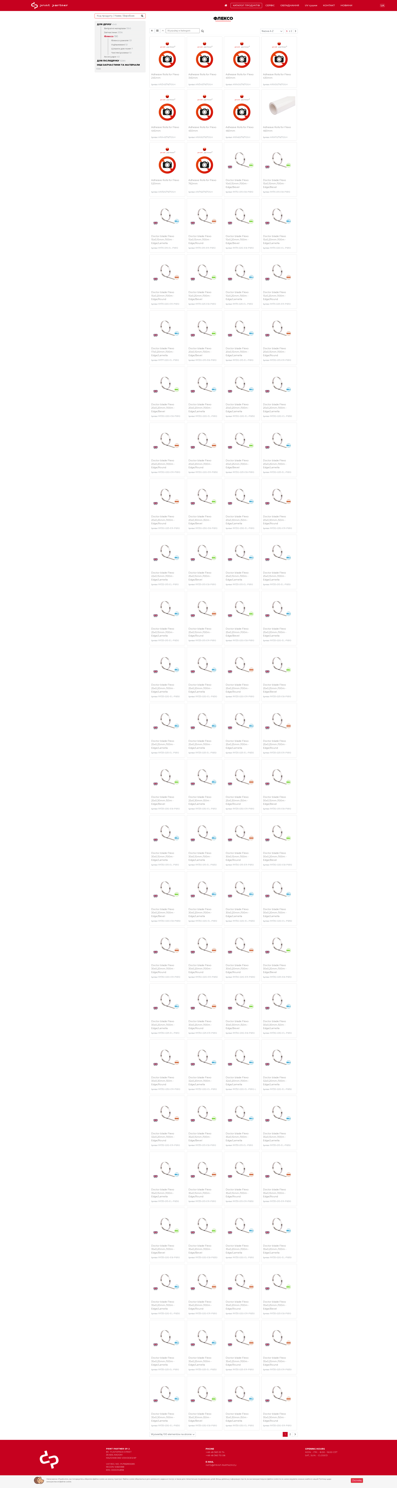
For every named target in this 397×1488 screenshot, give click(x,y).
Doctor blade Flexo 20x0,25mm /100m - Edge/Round (163, 520)
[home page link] (50, 5)
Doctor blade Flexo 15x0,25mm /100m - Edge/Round (274, 296)
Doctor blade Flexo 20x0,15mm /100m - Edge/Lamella (237, 352)
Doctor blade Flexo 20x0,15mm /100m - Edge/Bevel (199, 352)
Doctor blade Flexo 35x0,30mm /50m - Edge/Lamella (237, 1417)
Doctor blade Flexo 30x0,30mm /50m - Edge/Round (162, 1081)
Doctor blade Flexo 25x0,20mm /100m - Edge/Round (237, 688)
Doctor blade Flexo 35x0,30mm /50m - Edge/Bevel (199, 1417)
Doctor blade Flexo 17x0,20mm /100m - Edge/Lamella (162, 352)
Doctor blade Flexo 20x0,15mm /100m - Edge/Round (274, 352)
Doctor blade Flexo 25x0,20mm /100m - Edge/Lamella (274, 632)
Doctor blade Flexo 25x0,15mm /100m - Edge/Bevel (199, 576)
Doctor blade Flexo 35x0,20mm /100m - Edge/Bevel (163, 1249)
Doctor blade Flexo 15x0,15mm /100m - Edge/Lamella (162, 240)
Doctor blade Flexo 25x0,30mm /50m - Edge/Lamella (199, 800)
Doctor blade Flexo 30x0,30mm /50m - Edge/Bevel (237, 1025)
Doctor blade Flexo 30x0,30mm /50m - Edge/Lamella (274, 1025)
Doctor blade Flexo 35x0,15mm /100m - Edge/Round (199, 1193)
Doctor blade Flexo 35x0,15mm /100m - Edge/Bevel (199, 1137)
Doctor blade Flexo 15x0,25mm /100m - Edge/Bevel (199, 296)
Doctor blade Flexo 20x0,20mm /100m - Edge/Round (163, 464)
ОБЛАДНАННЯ (289, 5)
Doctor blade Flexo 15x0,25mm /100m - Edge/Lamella (237, 296)
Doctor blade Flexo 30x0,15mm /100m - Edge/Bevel (274, 800)
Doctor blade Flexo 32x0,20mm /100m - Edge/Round (163, 1137)
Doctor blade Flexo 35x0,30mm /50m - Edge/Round (274, 1417)
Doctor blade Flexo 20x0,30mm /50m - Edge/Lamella (237, 520)
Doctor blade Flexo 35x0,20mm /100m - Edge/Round (200, 1305)
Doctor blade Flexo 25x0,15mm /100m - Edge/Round (199, 632)
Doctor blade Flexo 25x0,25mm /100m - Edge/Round (274, 744)
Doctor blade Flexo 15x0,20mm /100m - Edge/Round (162, 296)
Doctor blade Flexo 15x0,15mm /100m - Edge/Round (199, 240)
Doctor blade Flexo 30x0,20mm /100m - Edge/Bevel (275, 856)
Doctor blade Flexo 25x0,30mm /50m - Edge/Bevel (162, 800)
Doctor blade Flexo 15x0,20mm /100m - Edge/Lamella (274, 240)
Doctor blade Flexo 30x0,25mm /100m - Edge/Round (200, 1025)
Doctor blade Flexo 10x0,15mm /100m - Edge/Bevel (237, 184)
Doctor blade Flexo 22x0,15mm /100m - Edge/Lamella (162, 576)
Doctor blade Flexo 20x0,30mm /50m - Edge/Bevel (199, 520)
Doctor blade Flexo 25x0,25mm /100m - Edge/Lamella (162, 744)
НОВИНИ (346, 5)
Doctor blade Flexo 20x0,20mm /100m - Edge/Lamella (200, 408)
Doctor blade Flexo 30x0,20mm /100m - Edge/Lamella (200, 913)
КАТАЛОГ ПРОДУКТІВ (246, 5)
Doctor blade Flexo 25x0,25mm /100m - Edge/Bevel (274, 688)
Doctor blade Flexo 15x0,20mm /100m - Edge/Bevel (237, 240)
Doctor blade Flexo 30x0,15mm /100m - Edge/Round (237, 856)
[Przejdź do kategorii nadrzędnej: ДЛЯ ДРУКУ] (151, 30)
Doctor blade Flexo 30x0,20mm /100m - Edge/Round (163, 969)
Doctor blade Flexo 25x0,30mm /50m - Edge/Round (237, 800)
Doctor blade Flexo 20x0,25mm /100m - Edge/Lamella (274, 464)
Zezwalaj (357, 1480)
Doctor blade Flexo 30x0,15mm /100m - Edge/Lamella (162, 856)
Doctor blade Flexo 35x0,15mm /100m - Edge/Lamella (237, 1137)
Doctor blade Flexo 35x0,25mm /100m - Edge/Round (237, 1361)
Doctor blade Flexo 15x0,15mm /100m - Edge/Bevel (274, 184)
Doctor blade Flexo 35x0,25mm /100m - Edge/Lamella (162, 1361)
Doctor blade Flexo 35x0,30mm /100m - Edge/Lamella (163, 1417)
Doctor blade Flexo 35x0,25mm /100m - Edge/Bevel (274, 1305)
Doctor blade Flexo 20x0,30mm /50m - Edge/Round (274, 520)
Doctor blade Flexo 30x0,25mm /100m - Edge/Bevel (274, 969)
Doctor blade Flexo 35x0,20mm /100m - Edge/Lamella (237, 1249)
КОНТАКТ (329, 5)
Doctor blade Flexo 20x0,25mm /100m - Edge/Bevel (237, 464)
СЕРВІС (270, 5)
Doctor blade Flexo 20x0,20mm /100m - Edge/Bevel (163, 408)
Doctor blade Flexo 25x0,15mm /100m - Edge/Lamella (237, 576)
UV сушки (311, 5)
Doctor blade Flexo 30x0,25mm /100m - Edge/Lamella (163, 1025)
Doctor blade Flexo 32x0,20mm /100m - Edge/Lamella (200, 1081)
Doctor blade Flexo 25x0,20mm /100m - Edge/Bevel (237, 632)
